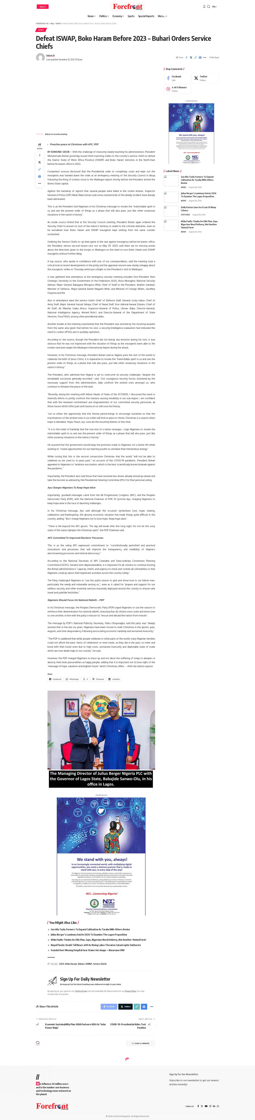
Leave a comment (142, 1043)
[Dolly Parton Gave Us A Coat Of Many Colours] (171, 211)
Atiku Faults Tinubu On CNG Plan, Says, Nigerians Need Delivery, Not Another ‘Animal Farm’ (98, 939)
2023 (61, 964)
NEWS (41, 30)
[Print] (200, 57)
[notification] (204, 6)
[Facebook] (177, 78)
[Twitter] (205, 78)
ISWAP (89, 964)
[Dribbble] (177, 89)
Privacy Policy (130, 991)
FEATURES (185, 214)
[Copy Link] (195, 57)
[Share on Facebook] (186, 57)
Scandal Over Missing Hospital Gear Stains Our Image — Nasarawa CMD (88, 950)
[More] (205, 57)
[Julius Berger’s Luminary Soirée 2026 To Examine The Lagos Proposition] (171, 197)
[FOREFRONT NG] (127, 6)
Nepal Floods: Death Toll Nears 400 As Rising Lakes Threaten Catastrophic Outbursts (96, 945)
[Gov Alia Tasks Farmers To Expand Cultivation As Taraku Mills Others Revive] (171, 180)
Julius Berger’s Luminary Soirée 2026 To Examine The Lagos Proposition (89, 934)
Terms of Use (81, 991)
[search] (208, 6)
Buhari (81, 964)
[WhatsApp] (218, 1106)
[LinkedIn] (214, 1106)
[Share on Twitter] (191, 57)
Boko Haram (71, 964)
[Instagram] (210, 1106)
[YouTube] (206, 1106)
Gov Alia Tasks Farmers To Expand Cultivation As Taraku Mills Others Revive (90, 929)
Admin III (50, 55)
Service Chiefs (100, 964)
